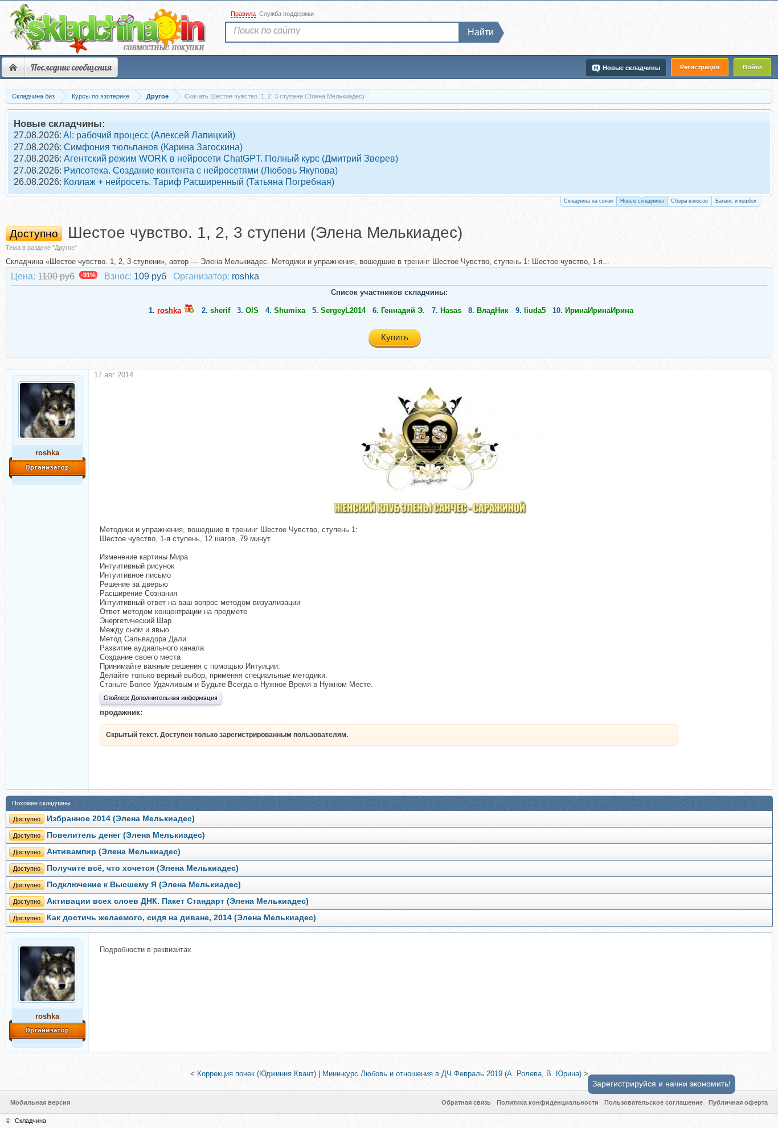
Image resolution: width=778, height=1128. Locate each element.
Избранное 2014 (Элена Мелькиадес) (121, 818)
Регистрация (699, 67)
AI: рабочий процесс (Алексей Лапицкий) (149, 135)
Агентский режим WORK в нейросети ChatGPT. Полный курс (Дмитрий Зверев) (231, 158)
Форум (13, 67)
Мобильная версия (40, 1102)
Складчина (30, 1120)
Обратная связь (466, 1102)
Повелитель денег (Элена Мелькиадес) (126, 835)
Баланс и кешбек (735, 201)
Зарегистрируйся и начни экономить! (661, 1083)
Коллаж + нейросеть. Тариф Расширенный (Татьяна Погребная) (199, 182)
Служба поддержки (286, 13)
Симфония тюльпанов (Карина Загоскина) (153, 147)
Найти (481, 32)
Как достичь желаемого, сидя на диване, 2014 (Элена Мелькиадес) (181, 917)
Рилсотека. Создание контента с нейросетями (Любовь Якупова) (201, 170)
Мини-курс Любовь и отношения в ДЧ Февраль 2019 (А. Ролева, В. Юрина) (452, 1073)
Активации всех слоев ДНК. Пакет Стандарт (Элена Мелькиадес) (178, 901)
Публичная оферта (738, 1102)
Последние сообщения (71, 67)
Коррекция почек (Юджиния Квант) (256, 1073)
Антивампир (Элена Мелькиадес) (114, 851)
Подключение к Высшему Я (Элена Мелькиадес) (144, 884)
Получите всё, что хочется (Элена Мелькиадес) (143, 868)
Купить (394, 337)
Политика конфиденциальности (548, 1102)
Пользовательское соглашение (653, 1102)
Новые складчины (642, 201)
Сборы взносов (689, 201)
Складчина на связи (588, 201)
